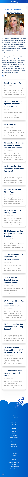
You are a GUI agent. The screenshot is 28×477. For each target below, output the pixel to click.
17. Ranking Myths (11, 124)
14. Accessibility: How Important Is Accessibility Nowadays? (14, 168)
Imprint (14, 424)
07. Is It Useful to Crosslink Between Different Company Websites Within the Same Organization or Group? (12, 280)
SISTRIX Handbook (14, 462)
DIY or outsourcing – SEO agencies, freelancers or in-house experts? (13, 103)
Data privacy (14, 422)
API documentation (14, 466)
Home (3, 4)
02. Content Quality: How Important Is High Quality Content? (13, 326)
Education (14, 420)
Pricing (14, 431)
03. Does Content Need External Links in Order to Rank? (13, 373)
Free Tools (14, 453)
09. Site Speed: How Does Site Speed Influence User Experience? (14, 233)
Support (14, 459)
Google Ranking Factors (13, 83)
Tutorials (14, 455)
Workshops (14, 446)
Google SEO (14, 433)
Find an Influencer (14, 437)
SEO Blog (14, 451)
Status (14, 471)
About (14, 415)
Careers (14, 417)
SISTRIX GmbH (14, 413)
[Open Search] (26, 2)
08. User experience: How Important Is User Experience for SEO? (13, 256)
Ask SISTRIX (14, 444)
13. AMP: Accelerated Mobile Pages (12, 190)
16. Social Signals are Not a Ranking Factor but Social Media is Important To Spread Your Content (14, 145)
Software (14, 428)
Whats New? (14, 464)
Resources (14, 442)
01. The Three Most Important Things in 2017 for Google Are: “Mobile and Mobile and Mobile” (13, 350)
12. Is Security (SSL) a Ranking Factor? (12, 211)
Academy (14, 449)
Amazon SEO (14, 435)
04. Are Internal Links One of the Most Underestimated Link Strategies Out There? (14, 303)
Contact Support (14, 468)
